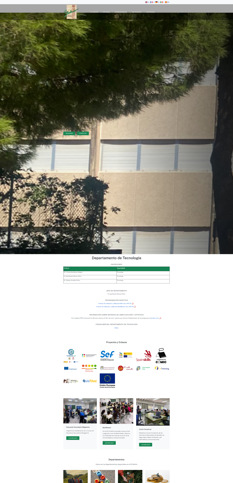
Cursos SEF (83, 133)
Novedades (69, 133)
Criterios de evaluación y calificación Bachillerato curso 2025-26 (115, 306)
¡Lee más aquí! (73, 438)
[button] (95, 12)
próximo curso (155, 318)
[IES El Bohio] (71, 12)
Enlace (117, 328)
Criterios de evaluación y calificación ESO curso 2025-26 (115, 303)
